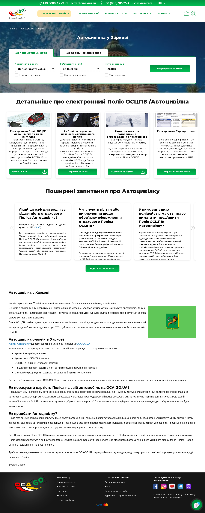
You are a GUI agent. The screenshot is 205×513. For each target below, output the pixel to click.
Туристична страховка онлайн (121, 495)
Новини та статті (116, 13)
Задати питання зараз (102, 268)
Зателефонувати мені (83, 3)
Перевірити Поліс (77, 171)
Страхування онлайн (52, 13)
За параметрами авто (31, 53)
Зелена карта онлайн (116, 491)
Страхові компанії (87, 13)
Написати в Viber (142, 3)
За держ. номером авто (83, 53)
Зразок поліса (19, 171)
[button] (193, 228)
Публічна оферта (66, 500)
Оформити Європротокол (176, 171)
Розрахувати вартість (170, 68)
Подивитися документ (122, 171)
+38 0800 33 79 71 (55, 3)
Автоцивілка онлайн (115, 482)
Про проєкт (141, 13)
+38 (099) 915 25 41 (117, 3)
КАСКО (109, 486)
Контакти (164, 13)
